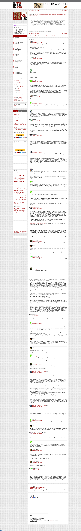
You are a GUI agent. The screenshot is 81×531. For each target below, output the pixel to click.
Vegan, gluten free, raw (17, 126)
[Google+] (32, 497)
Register (15, 105)
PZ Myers (20, 82)
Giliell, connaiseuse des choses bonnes (39, 151)
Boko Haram (21, 173)
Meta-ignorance (64, 10)
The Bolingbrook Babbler (18, 73)
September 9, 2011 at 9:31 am (37, 257)
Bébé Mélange (20, 90)
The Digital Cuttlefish (18, 74)
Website (31, 515)
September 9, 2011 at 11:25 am (37, 356)
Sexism (24, 196)
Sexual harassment (16, 197)
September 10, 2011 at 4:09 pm (37, 462)
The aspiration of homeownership (19, 83)
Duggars (15, 177)
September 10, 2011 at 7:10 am (37, 442)
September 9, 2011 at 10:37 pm (37, 433)
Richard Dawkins (17, 193)
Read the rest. (31, 27)
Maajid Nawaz (19, 185)
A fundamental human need (18, 116)
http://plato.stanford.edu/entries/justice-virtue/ (37, 221)
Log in (15, 106)
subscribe (51, 520)
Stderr (16, 71)
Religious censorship (18, 190)
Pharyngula (16, 65)
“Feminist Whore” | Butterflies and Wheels (37, 487)
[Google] (34, 497)
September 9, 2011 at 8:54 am (37, 241)
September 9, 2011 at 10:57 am (35, 315)
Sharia (19, 197)
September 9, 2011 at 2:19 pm (37, 420)
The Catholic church (19, 199)
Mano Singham (17, 59)
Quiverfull (19, 187)
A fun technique (16, 87)
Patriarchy (16, 187)
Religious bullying (22, 189)
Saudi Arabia (23, 193)
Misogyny (23, 185)
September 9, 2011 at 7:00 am (37, 182)
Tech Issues (11, 0)
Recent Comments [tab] (20, 111)
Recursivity (16, 68)
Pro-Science (16, 67)
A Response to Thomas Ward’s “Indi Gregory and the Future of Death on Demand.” (19, 211)
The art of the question (20, 232)
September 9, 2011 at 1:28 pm (37, 372)
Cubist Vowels (17, 44)
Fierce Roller (17, 48)
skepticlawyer (34, 110)
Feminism (23, 178)
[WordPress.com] (37, 497)
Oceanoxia (16, 62)
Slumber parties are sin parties (34, 10)
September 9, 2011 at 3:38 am (37, 135)
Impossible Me (17, 54)
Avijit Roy (23, 172)
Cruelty (25, 175)
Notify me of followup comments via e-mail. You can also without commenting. (45, 520)
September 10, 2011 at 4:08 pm (37, 450)
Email (31, 512)
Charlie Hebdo (20, 175)
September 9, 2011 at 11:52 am (37, 364)
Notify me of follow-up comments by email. (37, 518)
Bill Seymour (17, 43)
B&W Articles (17, 206)
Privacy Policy (7, 0)
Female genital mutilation (18, 178)
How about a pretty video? (18, 81)
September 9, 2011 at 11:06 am (37, 323)
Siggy (20, 84)
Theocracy (19, 201)
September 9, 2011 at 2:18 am (37, 81)
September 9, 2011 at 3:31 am (37, 120)
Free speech (16, 179)
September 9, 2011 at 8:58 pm (37, 426)
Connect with (32, 496)
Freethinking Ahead (18, 49)
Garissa (19, 179)
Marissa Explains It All (18, 60)
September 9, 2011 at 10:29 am (37, 269)
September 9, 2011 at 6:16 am (37, 152)
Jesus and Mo (15, 185)
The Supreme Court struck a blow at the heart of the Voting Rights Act (20, 227)
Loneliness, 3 (16, 93)
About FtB (3, 0)
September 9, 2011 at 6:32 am (37, 170)
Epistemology (24, 177)
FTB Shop (15, 0)
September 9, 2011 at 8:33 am (37, 208)
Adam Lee (22, 100)
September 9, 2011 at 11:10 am (37, 339)
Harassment (18, 183)
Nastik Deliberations (18, 61)
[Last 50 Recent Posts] (16, 80)
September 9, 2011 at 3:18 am (37, 103)
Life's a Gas (15, 90)
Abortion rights (16, 172)
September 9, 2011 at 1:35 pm (37, 406)
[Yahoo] (36, 497)
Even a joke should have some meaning (20, 129)
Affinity (16, 38)
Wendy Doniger (22, 203)
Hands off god (16, 120)
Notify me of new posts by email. (36, 519)
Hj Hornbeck (23, 94)
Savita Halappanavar (16, 195)
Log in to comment (56, 35)
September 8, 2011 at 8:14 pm (37, 58)
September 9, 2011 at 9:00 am (37, 246)
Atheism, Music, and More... (19, 42)
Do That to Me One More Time (18, 89)
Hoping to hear (16, 114)
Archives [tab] (25, 111)
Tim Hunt (24, 201)
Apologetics (20, 172)
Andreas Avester (17, 41)
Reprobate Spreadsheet (18, 69)
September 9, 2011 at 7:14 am (37, 192)
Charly (19, 92)
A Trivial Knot (17, 37)
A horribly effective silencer (18, 127)
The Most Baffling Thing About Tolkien (19, 91)
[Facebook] (30, 497)
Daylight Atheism (15, 100)
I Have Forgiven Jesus (18, 53)
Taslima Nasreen (17, 72)
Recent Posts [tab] (15, 111)
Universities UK (16, 202)
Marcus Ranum (19, 88)
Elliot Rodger (19, 177)
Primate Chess (17, 66)
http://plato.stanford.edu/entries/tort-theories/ (37, 223)
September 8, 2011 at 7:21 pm (37, 42)
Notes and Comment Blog (47, 35)
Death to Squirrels (17, 47)
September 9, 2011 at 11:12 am (37, 348)
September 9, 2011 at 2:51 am (37, 96)
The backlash (23, 197)
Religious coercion (19, 192)
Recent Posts (19, 0)
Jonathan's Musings (18, 56)
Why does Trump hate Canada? (18, 85)
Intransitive (16, 55)
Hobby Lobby (23, 183)
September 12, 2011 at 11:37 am (37, 469)
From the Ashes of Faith (18, 50)
